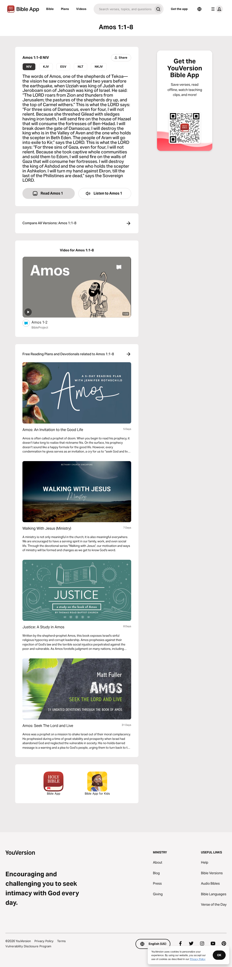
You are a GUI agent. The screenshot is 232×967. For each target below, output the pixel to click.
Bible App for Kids (97, 793)
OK (219, 955)
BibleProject (39, 327)
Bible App (53, 793)
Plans (65, 9)
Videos (81, 9)
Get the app (179, 9)
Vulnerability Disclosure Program (28, 946)
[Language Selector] (199, 9)
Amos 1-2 (43, 322)
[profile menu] (216, 9)
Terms (61, 941)
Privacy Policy (43, 941)
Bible (50, 9)
